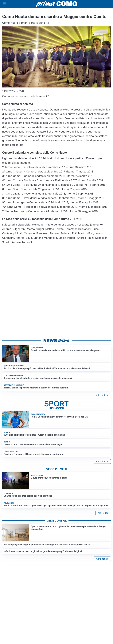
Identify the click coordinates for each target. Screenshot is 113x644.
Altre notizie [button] (102, 395)
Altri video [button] (103, 512)
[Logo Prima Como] (56, 4)
